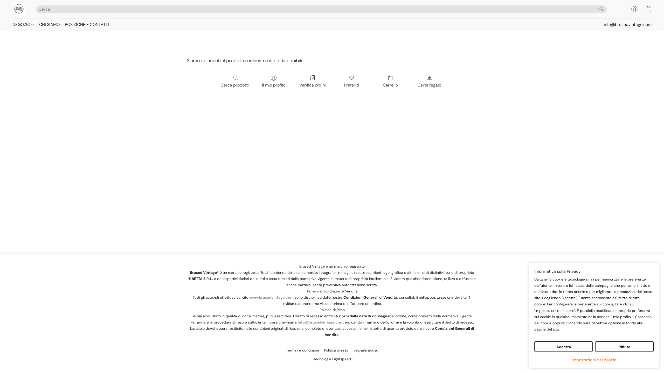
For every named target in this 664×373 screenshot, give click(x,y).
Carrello (390, 85)
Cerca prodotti (235, 85)
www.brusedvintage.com (271, 297)
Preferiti (351, 85)
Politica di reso (336, 350)
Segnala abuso (366, 350)
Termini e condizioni (302, 350)
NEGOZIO (21, 24)
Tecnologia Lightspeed (332, 359)
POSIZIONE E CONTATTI (87, 24)
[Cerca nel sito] (601, 8)
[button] (18, 9)
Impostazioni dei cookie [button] (594, 360)
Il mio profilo (273, 85)
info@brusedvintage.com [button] (628, 24)
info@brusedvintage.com (320, 322)
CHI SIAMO (49, 24)
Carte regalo (429, 85)
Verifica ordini (312, 85)
